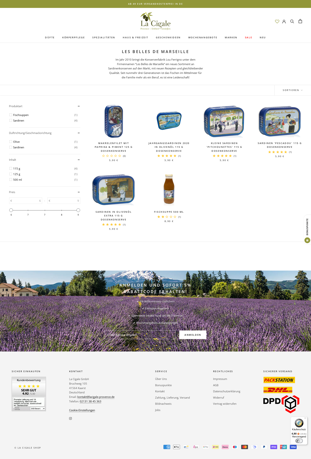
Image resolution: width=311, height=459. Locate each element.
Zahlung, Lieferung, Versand (172, 397)
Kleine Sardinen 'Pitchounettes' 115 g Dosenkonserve (224, 146)
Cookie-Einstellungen (82, 410)
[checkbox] (45, 115)
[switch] (299, 441)
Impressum (220, 379)
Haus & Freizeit (135, 37)
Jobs (157, 410)
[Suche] (292, 21)
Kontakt (160, 391)
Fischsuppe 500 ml (169, 211)
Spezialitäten (103, 37)
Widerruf (218, 397)
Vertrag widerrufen (224, 403)
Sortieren (291, 90)
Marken (231, 37)
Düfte (50, 37)
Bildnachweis (163, 403)
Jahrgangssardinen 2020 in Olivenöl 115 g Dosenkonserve (169, 146)
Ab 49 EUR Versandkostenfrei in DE (155, 3)
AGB (215, 385)
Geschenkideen (168, 37)
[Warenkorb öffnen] (300, 21)
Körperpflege (73, 37)
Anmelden (192, 334)
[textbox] (27, 201)
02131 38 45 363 (90, 401)
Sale (248, 37)
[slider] (11, 210)
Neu (263, 37)
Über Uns (161, 379)
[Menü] (305, 419)
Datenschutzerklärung (226, 391)
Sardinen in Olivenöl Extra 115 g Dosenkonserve (114, 215)
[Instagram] (70, 418)
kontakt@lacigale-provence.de (95, 397)
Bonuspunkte (163, 385)
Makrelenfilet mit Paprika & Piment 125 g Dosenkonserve (114, 146)
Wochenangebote (202, 37)
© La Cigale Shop (27, 447)
